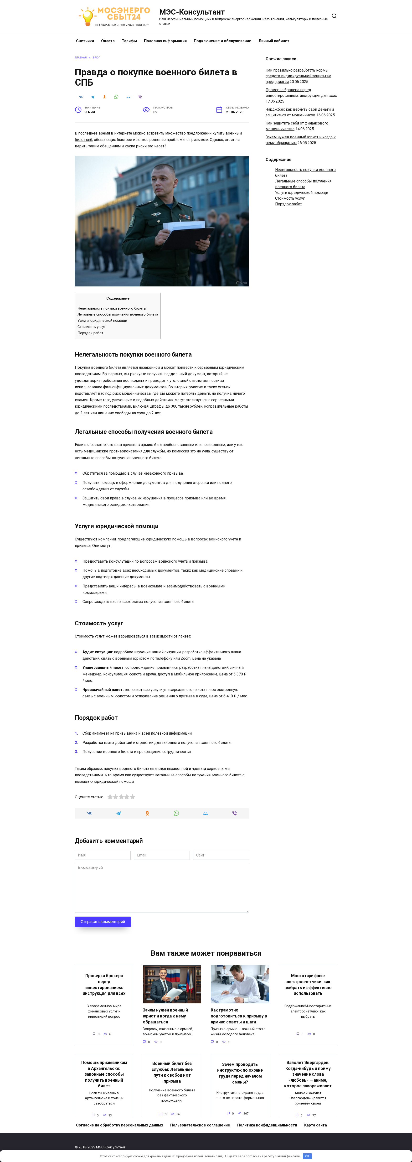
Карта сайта (315, 1125)
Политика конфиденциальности (267, 1125)
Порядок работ (90, 333)
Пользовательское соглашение (200, 1125)
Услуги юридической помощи (102, 320)
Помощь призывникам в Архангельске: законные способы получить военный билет (104, 1074)
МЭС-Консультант (192, 11)
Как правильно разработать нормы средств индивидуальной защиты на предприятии (298, 76)
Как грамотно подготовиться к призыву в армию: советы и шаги (239, 1016)
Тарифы (129, 41)
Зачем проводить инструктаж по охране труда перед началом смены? (240, 1073)
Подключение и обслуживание (222, 41)
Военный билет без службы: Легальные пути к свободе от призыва (172, 1072)
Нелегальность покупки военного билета (111, 308)
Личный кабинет (273, 41)
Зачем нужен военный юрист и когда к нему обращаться (165, 1016)
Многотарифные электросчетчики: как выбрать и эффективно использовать (308, 984)
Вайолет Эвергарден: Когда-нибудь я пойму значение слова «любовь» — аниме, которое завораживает (308, 1074)
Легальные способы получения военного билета (117, 314)
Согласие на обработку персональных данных (119, 1125)
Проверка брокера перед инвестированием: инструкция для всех (104, 984)
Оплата (108, 41)
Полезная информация (165, 41)
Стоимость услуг (91, 327)
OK (307, 1156)
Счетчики (85, 41)
